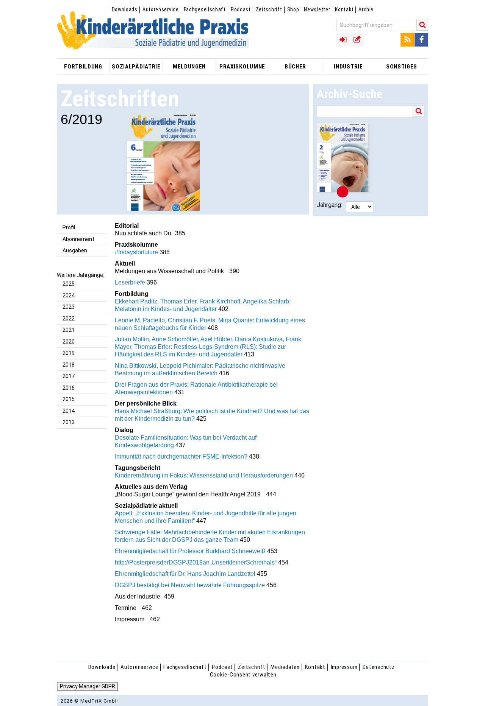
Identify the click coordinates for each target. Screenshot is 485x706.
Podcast (241, 9)
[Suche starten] (422, 25)
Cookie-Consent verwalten (243, 674)
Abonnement (78, 239)
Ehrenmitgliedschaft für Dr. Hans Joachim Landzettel (185, 574)
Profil (69, 227)
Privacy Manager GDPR (87, 686)
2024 (69, 295)
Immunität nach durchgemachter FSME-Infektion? (181, 456)
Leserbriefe (130, 282)
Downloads (125, 9)
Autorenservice (160, 9)
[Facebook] (421, 40)
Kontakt (344, 9)
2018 (69, 365)
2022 (69, 319)
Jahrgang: (329, 204)
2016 (69, 388)
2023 (69, 307)
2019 (69, 353)
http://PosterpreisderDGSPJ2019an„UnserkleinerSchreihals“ (196, 562)
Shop (293, 9)
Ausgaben (75, 250)
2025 (69, 284)
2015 (69, 399)
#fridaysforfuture (136, 252)
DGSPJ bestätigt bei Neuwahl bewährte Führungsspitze (190, 585)
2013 (69, 422)
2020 (69, 342)
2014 (69, 411)
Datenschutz (378, 667)
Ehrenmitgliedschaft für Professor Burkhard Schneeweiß (190, 551)
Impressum (344, 667)
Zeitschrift (269, 9)
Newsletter (317, 9)
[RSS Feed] (407, 40)
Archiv (365, 9)
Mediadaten (285, 667)
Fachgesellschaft (205, 9)
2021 (69, 330)
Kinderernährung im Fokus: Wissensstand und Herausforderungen (204, 475)
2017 (69, 376)
